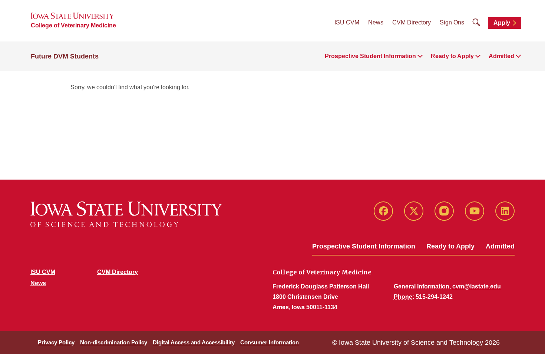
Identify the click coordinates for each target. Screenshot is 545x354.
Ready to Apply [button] (452, 56)
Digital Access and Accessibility (194, 342)
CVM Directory (411, 22)
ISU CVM (346, 22)
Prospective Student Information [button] (370, 56)
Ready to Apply (450, 246)
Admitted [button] (501, 56)
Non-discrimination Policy (113, 342)
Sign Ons (452, 22)
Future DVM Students (65, 56)
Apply (501, 23)
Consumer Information (269, 342)
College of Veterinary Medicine (73, 25)
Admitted (500, 246)
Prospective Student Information (363, 246)
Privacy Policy (56, 342)
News (375, 22)
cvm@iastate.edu (476, 286)
